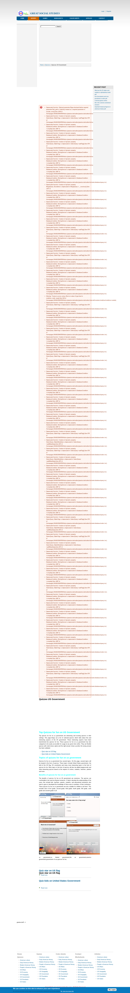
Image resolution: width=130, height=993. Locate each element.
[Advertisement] (54, 4)
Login (102, 11)
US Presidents (24, 979)
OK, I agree (112, 989)
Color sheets (74, 18)
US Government (24, 977)
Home (22, 18)
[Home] (23, 15)
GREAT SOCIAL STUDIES (45, 13)
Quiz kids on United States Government (56, 754)
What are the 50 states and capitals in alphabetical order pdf (103, 92)
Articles (89, 18)
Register (109, 11)
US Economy (24, 972)
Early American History (27, 962)
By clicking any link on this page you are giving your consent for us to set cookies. (36, 991)
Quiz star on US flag (49, 751)
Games (45, 18)
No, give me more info (67, 991)
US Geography (24, 974)
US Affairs (23, 970)
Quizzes (33, 18)
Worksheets (58, 18)
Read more (44, 875)
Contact (102, 18)
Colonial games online (101, 100)
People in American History (28, 967)
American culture (25, 960)
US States (23, 982)
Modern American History (27, 965)
